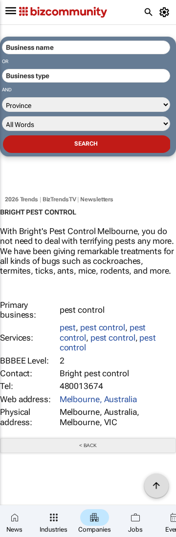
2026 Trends (21, 199)
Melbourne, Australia (98, 399)
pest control (102, 327)
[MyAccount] (166, 12)
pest (68, 327)
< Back (88, 445)
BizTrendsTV (59, 199)
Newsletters (96, 199)
